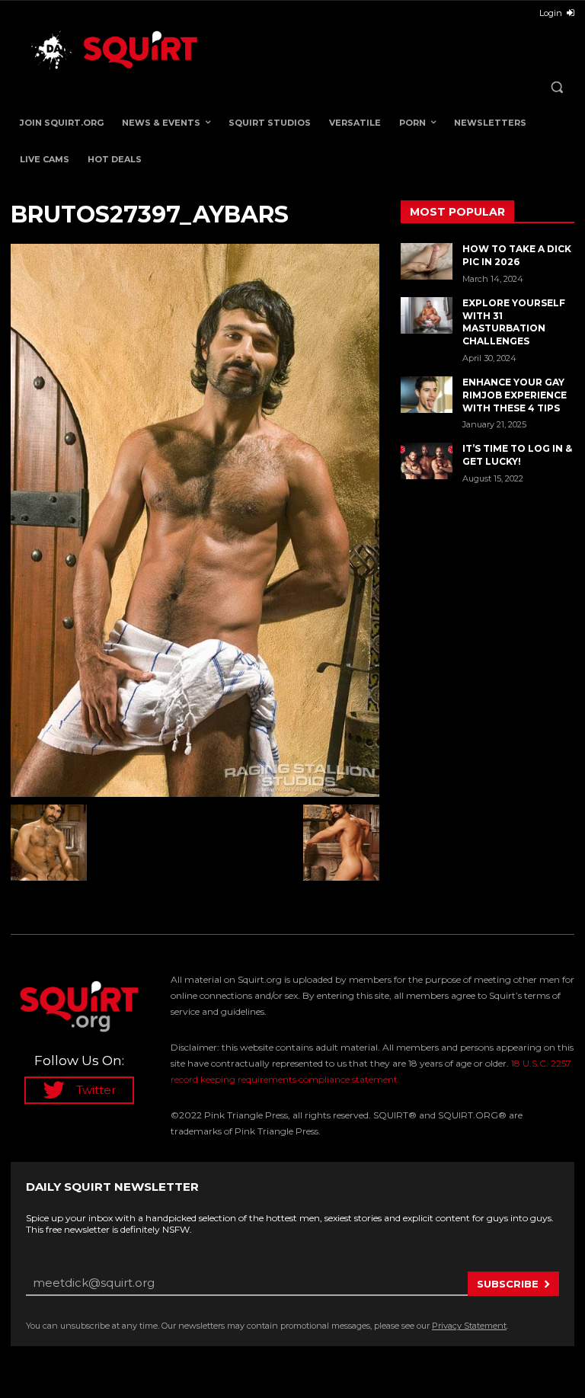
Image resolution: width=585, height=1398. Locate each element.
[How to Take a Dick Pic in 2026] (426, 261)
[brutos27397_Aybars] (195, 520)
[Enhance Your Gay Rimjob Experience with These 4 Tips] (426, 394)
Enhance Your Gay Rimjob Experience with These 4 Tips (514, 395)
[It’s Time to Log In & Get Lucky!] (426, 461)
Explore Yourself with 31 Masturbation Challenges (513, 322)
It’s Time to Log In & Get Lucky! (517, 455)
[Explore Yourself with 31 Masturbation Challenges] (426, 315)
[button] (556, 87)
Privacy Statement (469, 1325)
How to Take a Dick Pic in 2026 (516, 255)
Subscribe (508, 1284)
